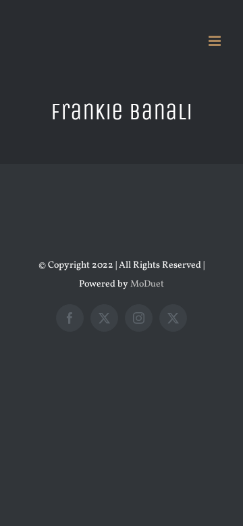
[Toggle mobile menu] (216, 41)
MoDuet (147, 284)
